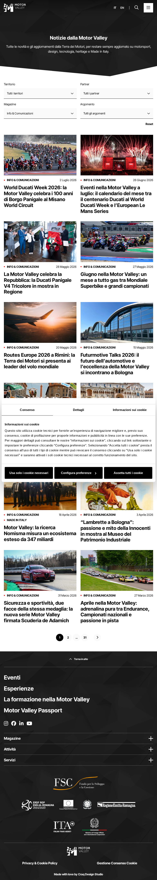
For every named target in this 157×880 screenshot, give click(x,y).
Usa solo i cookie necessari (28, 473)
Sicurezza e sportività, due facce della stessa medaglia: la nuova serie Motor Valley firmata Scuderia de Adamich (38, 611)
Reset (149, 124)
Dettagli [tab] (78, 409)
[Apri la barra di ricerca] (137, 7)
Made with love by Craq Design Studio (78, 874)
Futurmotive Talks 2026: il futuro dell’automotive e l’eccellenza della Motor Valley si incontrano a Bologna (115, 363)
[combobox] (40, 93)
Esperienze (19, 688)
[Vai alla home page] (15, 8)
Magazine (10, 104)
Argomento (87, 104)
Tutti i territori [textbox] (15, 93)
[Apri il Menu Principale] (148, 7)
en (122, 7)
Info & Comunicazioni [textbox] (20, 113)
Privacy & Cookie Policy (39, 863)
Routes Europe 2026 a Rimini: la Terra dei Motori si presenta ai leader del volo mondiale (39, 361)
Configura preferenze (76, 473)
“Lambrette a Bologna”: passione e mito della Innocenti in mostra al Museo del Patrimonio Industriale (115, 531)
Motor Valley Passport (33, 710)
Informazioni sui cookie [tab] (130, 409)
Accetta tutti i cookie (128, 473)
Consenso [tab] (27, 409)
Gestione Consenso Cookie (117, 863)
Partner (84, 84)
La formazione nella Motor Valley (47, 699)
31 (84, 637)
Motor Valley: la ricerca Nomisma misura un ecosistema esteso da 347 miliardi (40, 533)
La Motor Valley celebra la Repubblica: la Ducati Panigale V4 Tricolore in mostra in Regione (38, 283)
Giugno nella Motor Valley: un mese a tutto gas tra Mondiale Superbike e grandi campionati (115, 280)
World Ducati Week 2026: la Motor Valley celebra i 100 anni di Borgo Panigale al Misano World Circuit (38, 196)
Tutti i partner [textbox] (91, 93)
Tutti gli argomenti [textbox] (94, 113)
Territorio (9, 84)
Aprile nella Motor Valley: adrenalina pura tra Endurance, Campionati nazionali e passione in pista (115, 611)
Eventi (12, 677)
